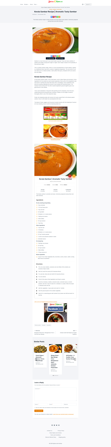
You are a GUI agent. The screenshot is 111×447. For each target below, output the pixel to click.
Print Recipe (61, 58)
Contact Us (49, 430)
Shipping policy (62, 437)
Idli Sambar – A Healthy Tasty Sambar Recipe (70, 357)
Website (66, 404)
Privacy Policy (61, 430)
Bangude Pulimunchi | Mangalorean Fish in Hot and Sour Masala (44, 332)
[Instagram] (55, 17)
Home (21, 4)
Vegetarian (59, 9)
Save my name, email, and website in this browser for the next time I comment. (52, 407)
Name (37, 404)
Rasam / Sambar (52, 9)
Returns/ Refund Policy (50, 437)
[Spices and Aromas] (55, 1)
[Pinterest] (53, 17)
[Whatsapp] (57, 17)
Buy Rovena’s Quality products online (55, 120)
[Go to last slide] (36, 359)
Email (51, 404)
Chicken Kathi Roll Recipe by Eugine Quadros (68, 332)
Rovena (35, 14)
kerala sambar (38, 325)
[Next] (75, 359)
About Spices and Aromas (55, 432)
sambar (43, 325)
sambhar (49, 325)
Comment (37, 388)
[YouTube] (57, 425)
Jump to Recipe (51, 58)
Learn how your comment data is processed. (63, 414)
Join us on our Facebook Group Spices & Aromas (45, 301)
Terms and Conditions (55, 435)
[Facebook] (51, 17)
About (31, 4)
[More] (59, 17)
